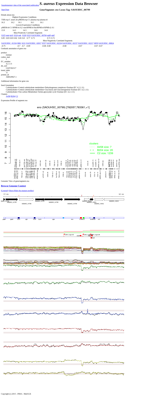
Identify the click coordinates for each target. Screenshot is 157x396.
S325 (3, 35)
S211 (24, 43)
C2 (17, 96)
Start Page (5, 10)
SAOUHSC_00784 (39, 35)
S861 (19, 43)
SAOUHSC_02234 (54, 43)
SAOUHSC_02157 (70, 43)
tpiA (11, 35)
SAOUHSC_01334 (9, 43)
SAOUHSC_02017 (33, 43)
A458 (8, 96)
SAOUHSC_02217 (85, 43)
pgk (19, 35)
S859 (96, 43)
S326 (24, 35)
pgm (7, 35)
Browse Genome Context (13, 186)
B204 (13, 96)
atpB (49, 35)
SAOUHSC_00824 (106, 43)
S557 (44, 43)
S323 (29, 35)
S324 (16, 35)
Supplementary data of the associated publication (20, 5)
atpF (53, 35)
